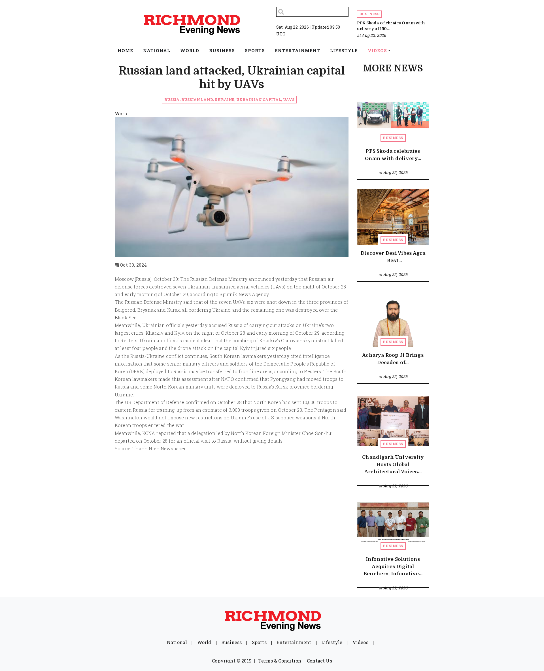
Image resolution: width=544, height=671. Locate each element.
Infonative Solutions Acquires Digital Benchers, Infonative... (393, 566)
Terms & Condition (279, 661)
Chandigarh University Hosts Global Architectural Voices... (393, 464)
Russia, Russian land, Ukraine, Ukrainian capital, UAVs (229, 99)
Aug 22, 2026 (374, 35)
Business (369, 13)
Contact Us (319, 661)
